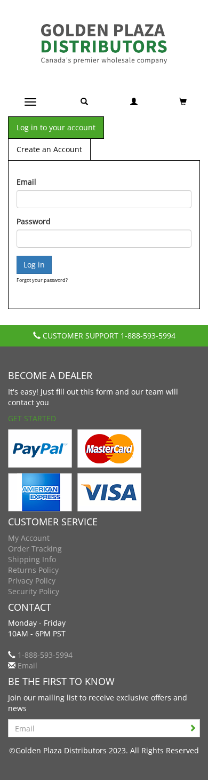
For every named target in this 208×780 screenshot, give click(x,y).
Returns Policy (33, 570)
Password (34, 221)
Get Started (32, 418)
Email (26, 182)
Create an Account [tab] (49, 149)
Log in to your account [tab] (56, 127)
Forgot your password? (42, 280)
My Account (29, 538)
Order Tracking (35, 548)
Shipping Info (32, 559)
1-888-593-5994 (148, 335)
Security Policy (33, 591)
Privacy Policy (31, 581)
